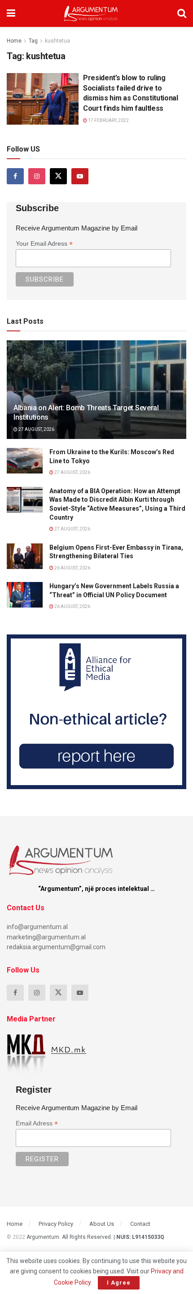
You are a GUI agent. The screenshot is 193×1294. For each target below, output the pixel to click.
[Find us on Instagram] (36, 176)
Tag (33, 41)
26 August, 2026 (71, 567)
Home (14, 41)
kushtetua (57, 41)
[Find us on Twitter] (58, 176)
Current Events (33, 80)
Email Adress (37, 1123)
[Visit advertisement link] (96, 712)
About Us (101, 1223)
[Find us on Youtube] (79, 176)
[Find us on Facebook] (15, 176)
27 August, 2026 (36, 429)
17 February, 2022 (108, 120)
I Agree (119, 1282)
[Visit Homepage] (91, 13)
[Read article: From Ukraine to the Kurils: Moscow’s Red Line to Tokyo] (25, 460)
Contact (140, 1223)
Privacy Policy (56, 1223)
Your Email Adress (44, 243)
